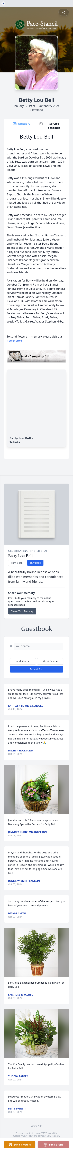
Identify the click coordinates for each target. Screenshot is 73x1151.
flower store (15, 340)
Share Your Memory (22, 611)
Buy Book (35, 562)
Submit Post (36, 669)
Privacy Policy (27, 1135)
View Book (16, 562)
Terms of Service (46, 1135)
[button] (36, 789)
